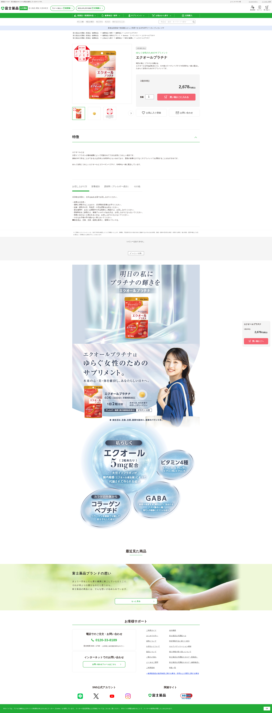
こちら (106, 708)
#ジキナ (107, 22)
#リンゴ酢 (80, 22)
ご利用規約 (150, 668)
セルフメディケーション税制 (180, 646)
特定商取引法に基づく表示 (179, 641)
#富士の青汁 (90, 22)
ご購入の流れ (151, 657)
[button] (130, 113)
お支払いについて (153, 646)
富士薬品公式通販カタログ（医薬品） (183, 657)
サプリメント (136, 15)
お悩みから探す (162, 15)
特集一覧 (172, 668)
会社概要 (172, 630)
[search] (193, 22)
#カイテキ (99, 22)
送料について (151, 641)
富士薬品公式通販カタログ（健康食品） (184, 662)
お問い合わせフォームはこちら (104, 664)
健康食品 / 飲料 (111, 15)
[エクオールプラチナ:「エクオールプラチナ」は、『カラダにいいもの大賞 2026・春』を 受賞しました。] (109, 113)
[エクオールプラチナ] (78, 113)
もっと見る (136, 601)
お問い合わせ (186, 113)
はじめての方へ (253, 1)
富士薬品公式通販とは (177, 636)
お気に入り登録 (153, 113)
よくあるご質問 (266, 1)
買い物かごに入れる (179, 97)
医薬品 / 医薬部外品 (85, 15)
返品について (151, 652)
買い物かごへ (258, 341)
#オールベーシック (118, 22)
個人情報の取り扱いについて (180, 652)
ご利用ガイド (151, 630)
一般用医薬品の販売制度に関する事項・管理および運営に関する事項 (172, 673)
